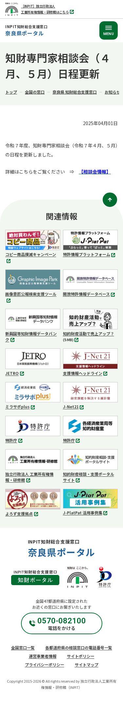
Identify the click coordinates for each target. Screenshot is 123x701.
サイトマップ (86, 664)
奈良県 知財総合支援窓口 (74, 92)
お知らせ (112, 92)
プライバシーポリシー (44, 664)
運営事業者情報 (42, 656)
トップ (11, 92)
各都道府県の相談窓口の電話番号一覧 (78, 647)
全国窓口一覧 (23, 647)
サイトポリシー (80, 656)
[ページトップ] (110, 200)
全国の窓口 (35, 92)
